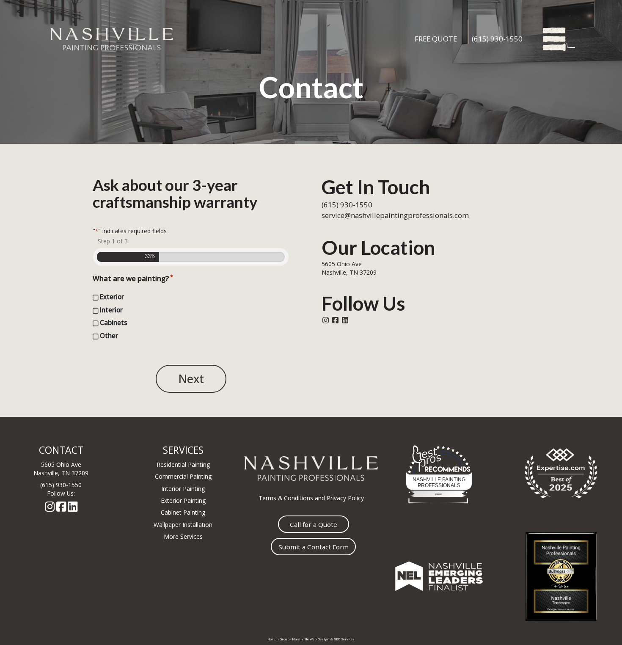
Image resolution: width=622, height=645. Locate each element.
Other (109, 335)
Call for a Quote (313, 524)
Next (191, 378)
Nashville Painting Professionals (439, 482)
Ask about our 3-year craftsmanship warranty (175, 193)
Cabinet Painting (183, 512)
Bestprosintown (439, 455)
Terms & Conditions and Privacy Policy (311, 498)
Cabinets (113, 322)
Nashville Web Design (311, 639)
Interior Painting (183, 489)
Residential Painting (183, 464)
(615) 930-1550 (497, 39)
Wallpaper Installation (183, 525)
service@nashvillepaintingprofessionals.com (395, 215)
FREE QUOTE (436, 39)
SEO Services (344, 639)
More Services (183, 536)
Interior (111, 310)
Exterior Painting (183, 500)
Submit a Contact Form (313, 547)
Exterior (112, 296)
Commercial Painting (183, 476)
